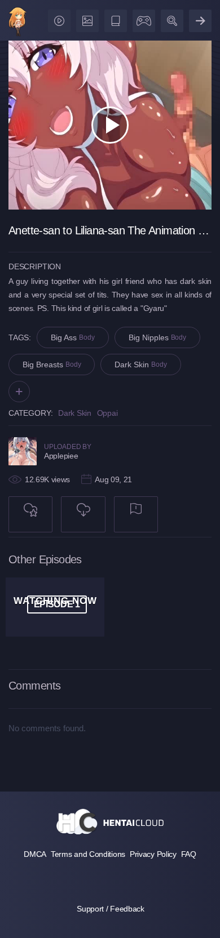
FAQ (188, 854)
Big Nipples (157, 337)
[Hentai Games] (142, 18)
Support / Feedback (110, 908)
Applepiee (61, 455)
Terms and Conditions (88, 854)
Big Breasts (52, 364)
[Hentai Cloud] (17, 23)
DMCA (35, 854)
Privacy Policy (153, 854)
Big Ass (72, 337)
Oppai (107, 412)
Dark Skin (140, 364)
